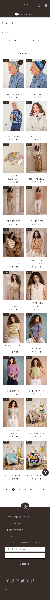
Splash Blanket (36, 476)
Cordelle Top (13, 306)
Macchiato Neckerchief (36, 304)
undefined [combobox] (37, 40)
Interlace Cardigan (36, 262)
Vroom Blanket (36, 434)
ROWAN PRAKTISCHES (18, 517)
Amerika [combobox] (11, 555)
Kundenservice (15, 524)
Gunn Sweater (13, 136)
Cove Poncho (14, 391)
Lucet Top (14, 264)
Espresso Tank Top (13, 347)
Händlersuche (15, 530)
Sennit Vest (36, 221)
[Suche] (39, 6)
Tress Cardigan (36, 179)
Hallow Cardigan (13, 177)
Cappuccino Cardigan (14, 432)
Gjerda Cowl (36, 136)
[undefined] (42, 489)
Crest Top (36, 349)
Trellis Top (13, 221)
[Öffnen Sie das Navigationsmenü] (4, 5)
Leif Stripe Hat (13, 94)
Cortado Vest (36, 391)
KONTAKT (12, 537)
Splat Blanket (13, 476)
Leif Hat (36, 94)
